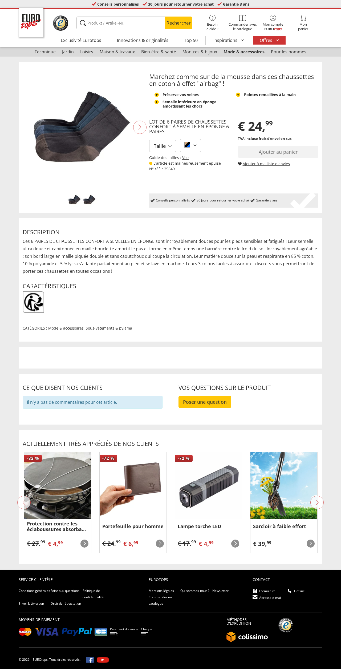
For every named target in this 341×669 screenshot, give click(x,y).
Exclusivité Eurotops (81, 40)
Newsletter (220, 590)
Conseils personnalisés (118, 4)
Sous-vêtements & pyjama (109, 328)
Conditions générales (34, 590)
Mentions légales (161, 590)
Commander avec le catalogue (243, 26)
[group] (57, 502)
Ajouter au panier (278, 152)
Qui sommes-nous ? (194, 590)
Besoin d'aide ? (212, 26)
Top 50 (191, 40)
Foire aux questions (65, 590)
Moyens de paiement (39, 619)
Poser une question (205, 402)
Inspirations (225, 40)
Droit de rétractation (66, 603)
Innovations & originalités (142, 40)
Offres (266, 40)
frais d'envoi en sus (275, 138)
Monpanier (303, 26)
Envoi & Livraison (31, 603)
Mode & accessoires (66, 328)
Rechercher (179, 23)
